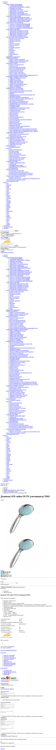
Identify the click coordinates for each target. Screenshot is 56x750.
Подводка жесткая (13, 113)
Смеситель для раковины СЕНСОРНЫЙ (19, 26)
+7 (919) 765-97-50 (5, 238)
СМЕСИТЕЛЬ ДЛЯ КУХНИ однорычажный (20, 18)
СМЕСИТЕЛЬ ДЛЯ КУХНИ (13, 16)
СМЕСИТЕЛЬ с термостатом (16, 12)
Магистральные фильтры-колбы (17, 67)
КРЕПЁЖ (11, 93)
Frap (7, 194)
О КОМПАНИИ (8, 670)
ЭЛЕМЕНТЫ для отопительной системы (19, 107)
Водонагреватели (8, 665)
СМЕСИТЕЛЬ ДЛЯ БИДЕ (13, 29)
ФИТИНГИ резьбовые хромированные (19, 97)
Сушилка (11, 46)
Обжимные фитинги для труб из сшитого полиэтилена (23, 128)
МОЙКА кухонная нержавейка (17, 59)
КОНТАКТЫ (4, 668)
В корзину (6, 587)
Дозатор (11, 42)
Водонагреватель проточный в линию (18, 172)
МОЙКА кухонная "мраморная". (17, 62)
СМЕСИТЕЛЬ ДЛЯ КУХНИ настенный (19, 21)
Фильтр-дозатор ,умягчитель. (16, 72)
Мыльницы (12, 50)
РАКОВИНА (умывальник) (13, 56)
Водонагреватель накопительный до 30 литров (21, 173)
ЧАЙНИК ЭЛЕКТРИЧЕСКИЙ (17, 162)
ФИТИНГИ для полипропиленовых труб (19, 126)
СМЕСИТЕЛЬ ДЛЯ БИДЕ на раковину (19, 33)
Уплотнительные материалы (16, 117)
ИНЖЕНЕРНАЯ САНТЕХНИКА (14, 88)
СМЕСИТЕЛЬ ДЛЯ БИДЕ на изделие (18, 32)
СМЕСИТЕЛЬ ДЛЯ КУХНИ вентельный (19, 20)
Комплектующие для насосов (16, 158)
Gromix (8, 196)
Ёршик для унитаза (14, 45)
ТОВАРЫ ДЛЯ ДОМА (12, 161)
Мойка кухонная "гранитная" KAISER (19, 60)
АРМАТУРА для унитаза (15, 144)
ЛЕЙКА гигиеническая (15, 80)
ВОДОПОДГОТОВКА (12, 63)
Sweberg (8, 207)
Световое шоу (12, 164)
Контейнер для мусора (14, 41)
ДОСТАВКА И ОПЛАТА (10, 672)
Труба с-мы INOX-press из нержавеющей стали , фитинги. (23, 131)
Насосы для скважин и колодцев (17, 155)
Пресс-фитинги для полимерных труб (18, 101)
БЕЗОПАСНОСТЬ (11, 145)
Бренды (5, 182)
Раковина (6, 660)
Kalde (7, 208)
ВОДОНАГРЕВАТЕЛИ (12, 169)
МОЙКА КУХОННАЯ (12, 58)
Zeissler (8, 224)
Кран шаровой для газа (15, 135)
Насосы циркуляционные (15, 149)
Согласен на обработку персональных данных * (22, 695)
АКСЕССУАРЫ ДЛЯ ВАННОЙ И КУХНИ (17, 37)
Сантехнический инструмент (16, 92)
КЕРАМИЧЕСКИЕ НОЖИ (16, 165)
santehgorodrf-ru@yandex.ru (7, 252)
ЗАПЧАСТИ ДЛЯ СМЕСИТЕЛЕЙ (18, 84)
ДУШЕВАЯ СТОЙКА (14, 79)
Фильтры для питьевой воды (16, 64)
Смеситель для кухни (9, 656)
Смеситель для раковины (10, 657)
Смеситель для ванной (9, 655)
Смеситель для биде (8, 659)
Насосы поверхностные (15, 153)
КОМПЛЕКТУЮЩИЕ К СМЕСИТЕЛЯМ (16, 76)
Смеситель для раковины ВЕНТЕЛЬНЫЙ (19, 24)
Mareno (8, 216)
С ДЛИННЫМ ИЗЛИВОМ (16, 5)
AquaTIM (8, 185)
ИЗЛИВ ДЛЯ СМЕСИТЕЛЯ (16, 81)
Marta (7, 210)
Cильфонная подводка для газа (17, 111)
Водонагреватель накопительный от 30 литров (21, 174)
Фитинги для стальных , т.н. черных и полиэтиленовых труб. (24, 178)
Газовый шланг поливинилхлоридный (19, 134)
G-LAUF (8, 189)
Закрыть (3, 748)
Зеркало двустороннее (14, 39)
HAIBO (8, 195)
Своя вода (8, 217)
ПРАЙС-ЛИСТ (7, 673)
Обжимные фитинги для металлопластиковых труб (22, 94)
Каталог (6, 3)
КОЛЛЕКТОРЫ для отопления (17, 109)
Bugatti (8, 192)
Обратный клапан (13, 115)
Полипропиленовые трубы (16, 127)
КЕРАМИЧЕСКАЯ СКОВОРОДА (17, 166)
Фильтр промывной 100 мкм (16, 69)
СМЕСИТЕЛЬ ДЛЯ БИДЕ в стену (17, 35)
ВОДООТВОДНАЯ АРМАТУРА (14, 138)
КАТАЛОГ (3, 652)
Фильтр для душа (13, 66)
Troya (7, 219)
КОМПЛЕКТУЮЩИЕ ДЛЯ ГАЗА (15, 132)
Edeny (7, 187)
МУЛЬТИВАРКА (13, 168)
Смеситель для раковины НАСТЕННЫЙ (19, 25)
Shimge (8, 204)
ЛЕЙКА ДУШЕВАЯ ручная (16, 85)
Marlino (8, 206)
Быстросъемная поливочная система (18, 102)
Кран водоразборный (14, 121)
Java (7, 221)
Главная (5, 1)
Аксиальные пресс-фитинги (16, 100)
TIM (7, 183)
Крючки (11, 49)
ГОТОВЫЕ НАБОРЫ (14, 147)
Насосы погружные (14, 152)
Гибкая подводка (13, 114)
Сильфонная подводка (14, 110)
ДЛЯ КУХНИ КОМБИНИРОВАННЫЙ (19, 17)
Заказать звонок (5, 681)
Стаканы (11, 51)
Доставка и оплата (8, 227)
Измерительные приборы (15, 123)
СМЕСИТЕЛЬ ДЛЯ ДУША (16, 9)
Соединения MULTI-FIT (12, 181)
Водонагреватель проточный (16, 170)
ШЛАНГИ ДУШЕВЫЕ (15, 86)
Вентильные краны (14, 122)
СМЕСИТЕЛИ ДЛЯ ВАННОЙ (14, 4)
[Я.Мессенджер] (1, 572)
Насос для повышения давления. (17, 157)
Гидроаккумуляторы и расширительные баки (20, 119)
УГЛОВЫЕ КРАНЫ (14, 106)
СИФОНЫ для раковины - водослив (18, 141)
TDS (7, 213)
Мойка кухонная (8, 661)
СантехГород (11, 646)
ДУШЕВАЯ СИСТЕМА (15, 8)
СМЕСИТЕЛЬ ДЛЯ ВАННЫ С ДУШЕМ (19, 7)
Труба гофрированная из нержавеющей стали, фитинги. (23, 130)
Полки (11, 55)
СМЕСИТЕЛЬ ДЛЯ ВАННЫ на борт (18, 13)
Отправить (3, 717)
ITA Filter (8, 198)
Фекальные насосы (14, 156)
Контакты (6, 228)
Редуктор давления (14, 118)
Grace (7, 212)
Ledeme (8, 203)
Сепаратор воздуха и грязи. (16, 71)
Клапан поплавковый (14, 124)
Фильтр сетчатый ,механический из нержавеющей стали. (23, 75)
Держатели (12, 52)
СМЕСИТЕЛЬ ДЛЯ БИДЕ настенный (18, 30)
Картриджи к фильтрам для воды (17, 68)
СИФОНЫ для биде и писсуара (17, 143)
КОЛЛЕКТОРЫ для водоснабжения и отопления (21, 103)
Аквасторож (9, 211)
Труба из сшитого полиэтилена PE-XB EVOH (20, 90)
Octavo (8, 215)
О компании (7, 225)
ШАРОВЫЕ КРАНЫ (14, 105)
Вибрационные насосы (15, 160)
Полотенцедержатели (14, 47)
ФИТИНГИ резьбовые (15, 96)
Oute (7, 190)
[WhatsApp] (9, 572)
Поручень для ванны (14, 43)
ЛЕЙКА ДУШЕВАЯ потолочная (17, 77)
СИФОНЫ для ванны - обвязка (17, 139)
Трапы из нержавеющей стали (16, 140)
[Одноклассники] (5, 572)
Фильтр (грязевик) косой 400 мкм (17, 73)
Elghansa (8, 200)
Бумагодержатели (13, 54)
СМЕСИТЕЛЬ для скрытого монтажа (18, 11)
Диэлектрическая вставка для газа (17, 136)
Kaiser (7, 186)
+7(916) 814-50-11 (12, 247)
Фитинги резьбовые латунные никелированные (21, 98)
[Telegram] (7, 572)
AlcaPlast (8, 202)
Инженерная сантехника (10, 663)
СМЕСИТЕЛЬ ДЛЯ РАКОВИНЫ (14, 22)
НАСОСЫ (9, 148)
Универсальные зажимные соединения (16, 175)
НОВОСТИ (6, 674)
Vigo (7, 199)
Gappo (8, 223)
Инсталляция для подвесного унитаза (15, 179)
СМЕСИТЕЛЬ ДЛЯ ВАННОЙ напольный (19, 14)
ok (1, 741)
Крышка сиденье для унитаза (16, 38)
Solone (8, 220)
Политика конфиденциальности (9, 650)
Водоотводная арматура (9, 664)
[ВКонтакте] (3, 572)
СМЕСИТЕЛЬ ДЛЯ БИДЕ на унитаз (18, 34)
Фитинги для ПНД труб (15, 177)
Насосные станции (14, 151)
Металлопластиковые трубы (16, 89)
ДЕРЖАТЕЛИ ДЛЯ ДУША (16, 83)
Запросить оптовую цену (19, 587)
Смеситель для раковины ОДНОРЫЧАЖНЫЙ (21, 28)
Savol (7, 191)
